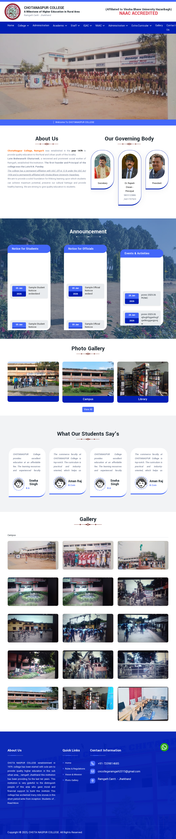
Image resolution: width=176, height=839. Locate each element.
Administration (41, 25)
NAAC (99, 25)
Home (11, 25)
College (22, 25)
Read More (13, 803)
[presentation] (28, 85)
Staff (74, 25)
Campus (33, 399)
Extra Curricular (140, 25)
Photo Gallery (71, 780)
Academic (58, 25)
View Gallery (35, 382)
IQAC (86, 25)
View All (88, 409)
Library (88, 399)
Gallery (159, 25)
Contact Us (171, 27)
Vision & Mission (73, 774)
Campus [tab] (13, 535)
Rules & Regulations (75, 768)
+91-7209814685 (108, 763)
